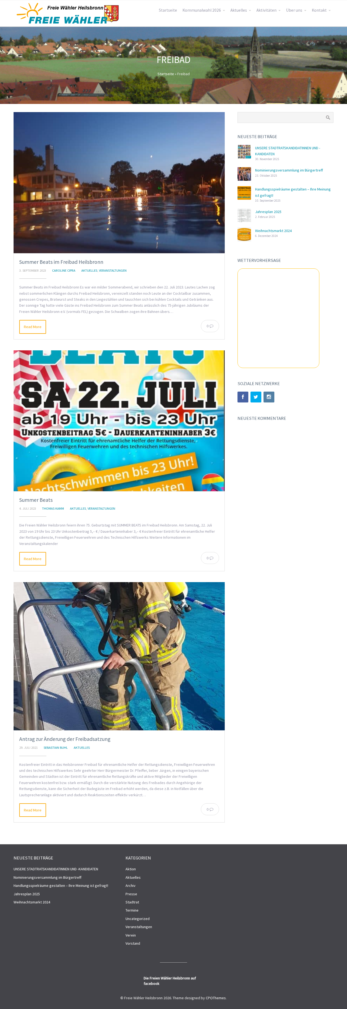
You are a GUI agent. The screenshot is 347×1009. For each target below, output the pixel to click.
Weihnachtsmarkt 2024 (273, 230)
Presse (131, 893)
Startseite (168, 10)
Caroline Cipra (63, 270)
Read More (32, 326)
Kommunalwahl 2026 (201, 10)
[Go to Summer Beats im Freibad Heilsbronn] (119, 182)
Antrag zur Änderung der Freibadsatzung (64, 739)
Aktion (131, 869)
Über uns (294, 10)
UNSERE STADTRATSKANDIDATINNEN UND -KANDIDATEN (56, 869)
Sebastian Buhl (56, 747)
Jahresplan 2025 (268, 211)
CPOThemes (216, 997)
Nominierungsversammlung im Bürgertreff (289, 170)
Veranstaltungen (113, 270)
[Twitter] (255, 397)
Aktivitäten (266, 10)
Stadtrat (132, 902)
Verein (131, 935)
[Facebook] (242, 397)
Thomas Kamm (53, 508)
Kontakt (319, 10)
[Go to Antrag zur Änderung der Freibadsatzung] (119, 656)
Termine (132, 910)
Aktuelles (238, 10)
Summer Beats (36, 500)
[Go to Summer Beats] (119, 420)
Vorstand (133, 943)
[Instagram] (269, 397)
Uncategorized (138, 918)
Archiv (131, 885)
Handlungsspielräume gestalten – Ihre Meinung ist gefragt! (61, 885)
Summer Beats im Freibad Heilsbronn (61, 262)
